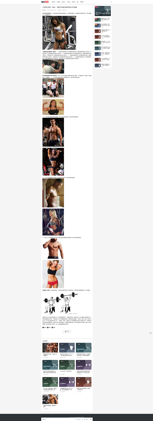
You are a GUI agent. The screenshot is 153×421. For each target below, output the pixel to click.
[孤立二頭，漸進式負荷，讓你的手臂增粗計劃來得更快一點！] (50, 382)
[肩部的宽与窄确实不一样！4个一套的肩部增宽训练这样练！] (67, 348)
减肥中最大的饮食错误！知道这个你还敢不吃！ (83, 389)
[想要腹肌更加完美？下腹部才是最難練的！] (50, 348)
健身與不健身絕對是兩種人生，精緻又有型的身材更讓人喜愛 (50, 372)
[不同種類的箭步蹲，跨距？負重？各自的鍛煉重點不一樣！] (67, 382)
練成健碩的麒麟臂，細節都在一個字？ (50, 406)
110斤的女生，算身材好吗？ (66, 371)
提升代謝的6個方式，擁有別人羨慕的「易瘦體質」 (105, 48)
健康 (45, 327)
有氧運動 (58, 1)
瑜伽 (77, 1)
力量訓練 (68, 1)
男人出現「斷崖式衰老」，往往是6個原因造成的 (106, 36)
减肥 (54, 327)
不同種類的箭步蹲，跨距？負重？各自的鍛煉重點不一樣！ (66, 389)
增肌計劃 (73, 1)
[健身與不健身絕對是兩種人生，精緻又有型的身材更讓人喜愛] (50, 365)
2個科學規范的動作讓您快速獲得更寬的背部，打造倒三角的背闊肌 (83, 372)
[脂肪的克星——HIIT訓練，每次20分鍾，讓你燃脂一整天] (98, 43)
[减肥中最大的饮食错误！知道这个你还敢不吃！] (83, 382)
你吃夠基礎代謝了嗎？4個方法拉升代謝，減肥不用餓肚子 (106, 25)
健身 (49, 327)
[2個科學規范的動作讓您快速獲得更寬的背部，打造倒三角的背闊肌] (83, 365)
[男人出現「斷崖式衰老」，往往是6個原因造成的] (98, 37)
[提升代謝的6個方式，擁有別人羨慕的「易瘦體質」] (98, 48)
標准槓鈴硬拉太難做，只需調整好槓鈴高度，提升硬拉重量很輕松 (83, 354)
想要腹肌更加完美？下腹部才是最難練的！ (50, 354)
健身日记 (44, 10)
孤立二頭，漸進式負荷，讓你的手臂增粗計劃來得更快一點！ (50, 389)
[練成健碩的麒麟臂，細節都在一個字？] (50, 399)
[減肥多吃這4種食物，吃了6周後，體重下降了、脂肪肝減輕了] (98, 65)
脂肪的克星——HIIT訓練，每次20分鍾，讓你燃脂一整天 (106, 42)
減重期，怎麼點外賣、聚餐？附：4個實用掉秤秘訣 (106, 54)
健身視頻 (81, 1)
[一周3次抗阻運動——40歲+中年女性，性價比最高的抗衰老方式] (98, 60)
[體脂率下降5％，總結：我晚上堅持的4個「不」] (98, 20)
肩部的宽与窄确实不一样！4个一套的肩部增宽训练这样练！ (66, 354)
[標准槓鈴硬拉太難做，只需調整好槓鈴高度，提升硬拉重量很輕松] (83, 348)
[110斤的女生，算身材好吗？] (67, 365)
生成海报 (78, 419)
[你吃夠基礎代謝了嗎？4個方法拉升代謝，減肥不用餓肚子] (98, 25)
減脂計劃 (53, 1)
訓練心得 (63, 1)
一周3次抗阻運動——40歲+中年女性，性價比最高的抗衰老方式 (105, 59)
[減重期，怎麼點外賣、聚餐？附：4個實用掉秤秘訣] (98, 54)
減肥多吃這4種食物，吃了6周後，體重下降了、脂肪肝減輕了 (105, 65)
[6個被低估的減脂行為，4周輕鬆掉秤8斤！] (98, 31)
